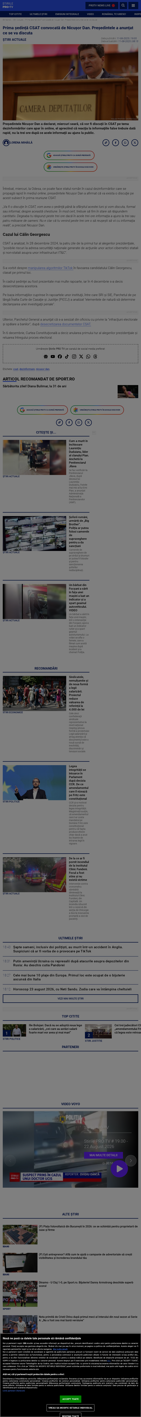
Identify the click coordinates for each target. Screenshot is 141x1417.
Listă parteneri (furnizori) (14, 1391)
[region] (70, 1375)
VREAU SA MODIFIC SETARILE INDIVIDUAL (70, 1408)
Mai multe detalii (60, 1349)
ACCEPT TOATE (70, 1399)
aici (109, 1360)
